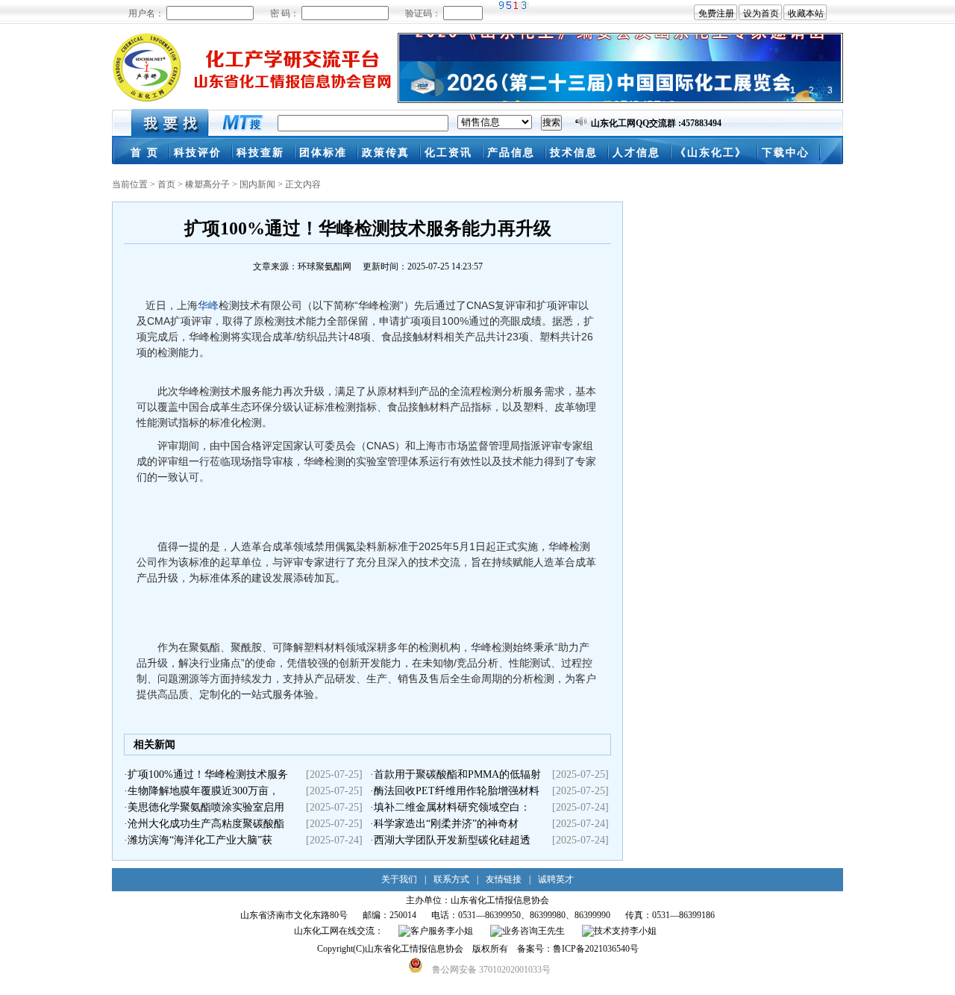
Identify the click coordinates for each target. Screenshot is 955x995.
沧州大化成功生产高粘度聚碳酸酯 (206, 823)
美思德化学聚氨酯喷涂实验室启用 (206, 807)
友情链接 (504, 879)
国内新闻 (257, 184)
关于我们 (399, 879)
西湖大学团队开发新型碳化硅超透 (452, 840)
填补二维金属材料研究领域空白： (452, 807)
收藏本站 (806, 13)
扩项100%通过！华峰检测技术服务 (208, 774)
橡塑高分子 (207, 184)
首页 (166, 184)
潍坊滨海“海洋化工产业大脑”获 (200, 840)
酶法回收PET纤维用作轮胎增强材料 (456, 790)
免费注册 (716, 13)
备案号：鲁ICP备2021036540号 (578, 948)
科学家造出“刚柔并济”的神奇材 (446, 823)
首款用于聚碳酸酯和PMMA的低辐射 (457, 774)
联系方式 (451, 879)
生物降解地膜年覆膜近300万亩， (203, 790)
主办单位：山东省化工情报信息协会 (477, 900)
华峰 (208, 305)
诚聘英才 (556, 879)
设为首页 (761, 13)
